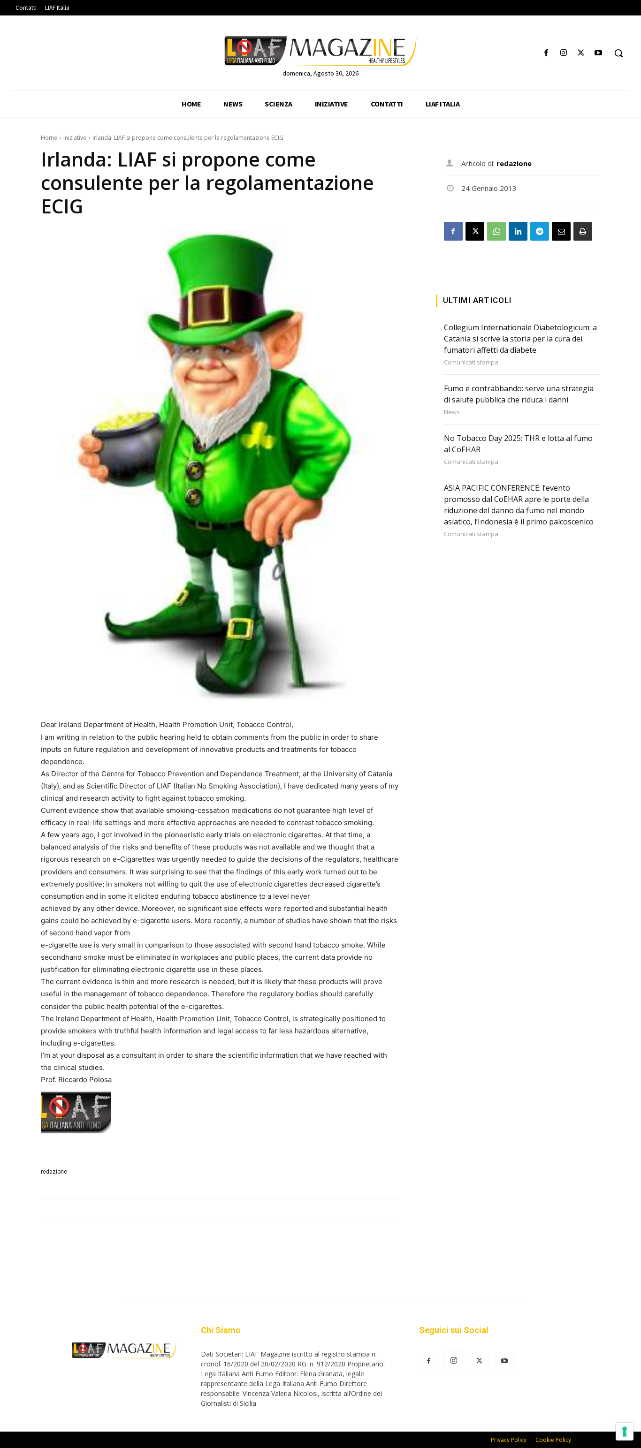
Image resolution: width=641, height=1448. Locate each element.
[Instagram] (563, 53)
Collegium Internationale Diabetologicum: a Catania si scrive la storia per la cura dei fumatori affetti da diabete (520, 338)
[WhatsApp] (496, 231)
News (452, 412)
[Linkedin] (518, 231)
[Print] (582, 231)
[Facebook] (546, 53)
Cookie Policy (553, 1440)
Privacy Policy (509, 1440)
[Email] (561, 231)
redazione (54, 1171)
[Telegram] (539, 231)
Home (49, 138)
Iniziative (74, 138)
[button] (618, 53)
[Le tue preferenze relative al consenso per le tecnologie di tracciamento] (624, 1431)
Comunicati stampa (471, 362)
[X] (581, 53)
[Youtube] (598, 53)
